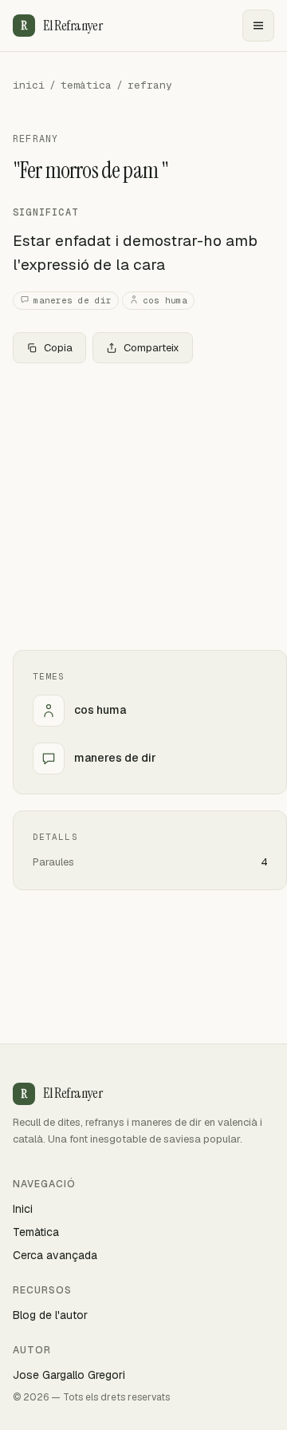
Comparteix (151, 348)
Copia (58, 348)
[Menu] (258, 26)
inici (29, 85)
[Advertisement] (143, 506)
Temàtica (36, 1232)
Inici (23, 1209)
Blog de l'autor (50, 1315)
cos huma (165, 300)
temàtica (86, 85)
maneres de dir (72, 300)
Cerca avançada (55, 1255)
